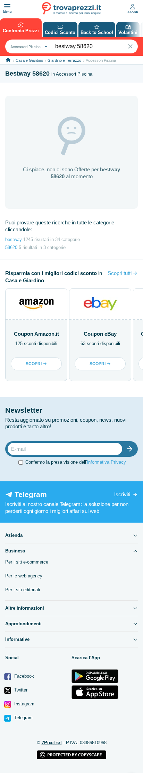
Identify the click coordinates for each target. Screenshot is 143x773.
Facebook (23, 676)
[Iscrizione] (131, 449)
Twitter (20, 690)
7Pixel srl (52, 742)
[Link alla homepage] (8, 60)
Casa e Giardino (29, 60)
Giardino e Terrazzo (64, 60)
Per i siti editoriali (22, 589)
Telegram (23, 717)
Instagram (23, 703)
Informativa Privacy (106, 462)
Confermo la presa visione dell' (75, 462)
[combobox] (28, 46)
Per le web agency (23, 575)
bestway (13, 239)
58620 (11, 247)
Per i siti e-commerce (26, 562)
